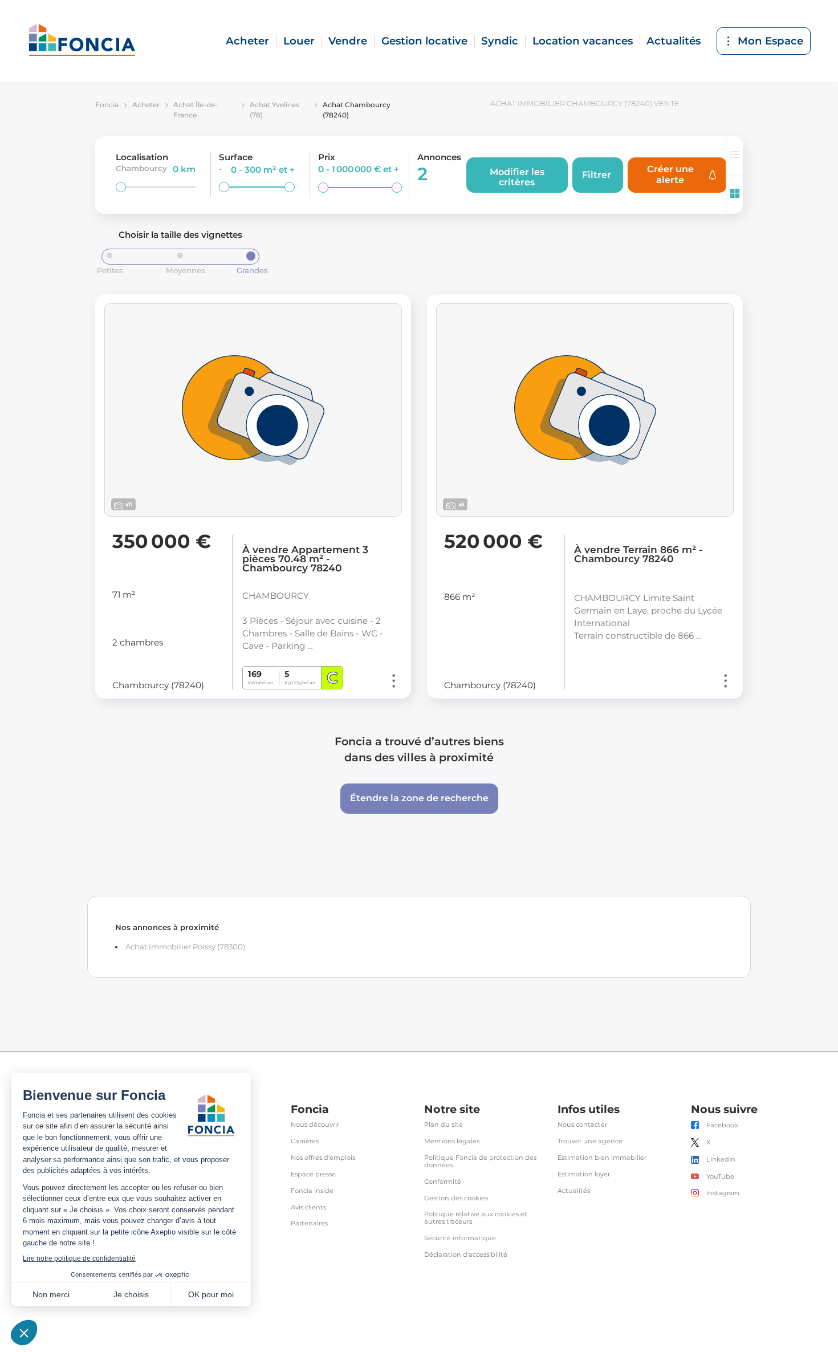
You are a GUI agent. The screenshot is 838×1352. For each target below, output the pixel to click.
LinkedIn (720, 1159)
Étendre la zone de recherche (419, 798)
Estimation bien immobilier (602, 1158)
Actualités (673, 41)
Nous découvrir (315, 1124)
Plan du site (443, 1124)
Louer (299, 41)
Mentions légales (451, 1141)
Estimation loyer (584, 1174)
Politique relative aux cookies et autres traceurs (475, 1218)
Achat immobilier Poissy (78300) (185, 946)
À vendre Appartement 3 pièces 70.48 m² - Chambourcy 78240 (305, 559)
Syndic (499, 41)
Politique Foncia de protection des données (480, 1161)
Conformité (442, 1181)
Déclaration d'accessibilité (465, 1254)
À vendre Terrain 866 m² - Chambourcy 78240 (638, 554)
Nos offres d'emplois (323, 1158)
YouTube (720, 1176)
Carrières (305, 1141)
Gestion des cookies (456, 1198)
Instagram (722, 1193)
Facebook (722, 1125)
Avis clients (308, 1207)
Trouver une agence (590, 1141)
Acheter (247, 41)
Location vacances (582, 41)
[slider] (121, 187)
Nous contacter (582, 1124)
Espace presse (313, 1174)
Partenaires (309, 1223)
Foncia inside (312, 1191)
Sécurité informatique (460, 1238)
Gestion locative (424, 41)
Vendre (347, 41)
